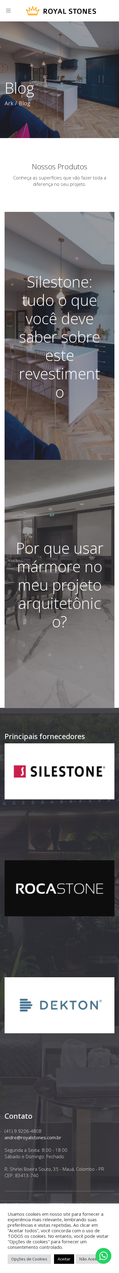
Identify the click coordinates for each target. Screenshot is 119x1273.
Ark (9, 103)
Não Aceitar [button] (90, 1259)
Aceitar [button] (64, 1259)
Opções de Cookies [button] (29, 1259)
